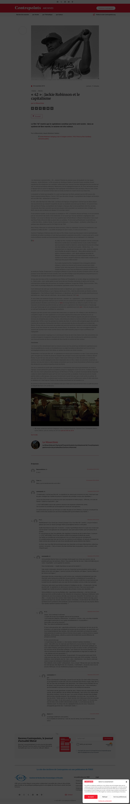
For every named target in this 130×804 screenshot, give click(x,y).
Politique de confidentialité (105, 801)
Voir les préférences (119, 797)
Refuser (104, 797)
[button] (126, 782)
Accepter (91, 797)
